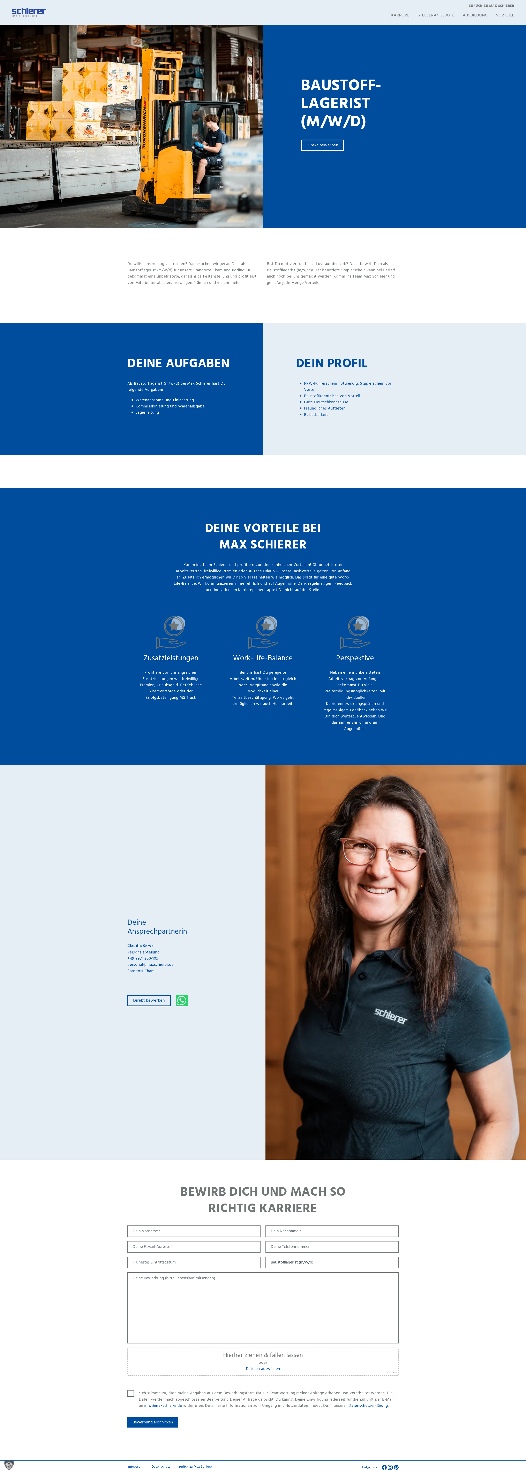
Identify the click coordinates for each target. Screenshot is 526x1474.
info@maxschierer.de (163, 1406)
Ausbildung (475, 15)
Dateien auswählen (263, 1369)
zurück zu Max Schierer (491, 6)
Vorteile (505, 15)
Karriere (400, 15)
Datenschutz (161, 1466)
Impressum (135, 1466)
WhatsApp (182, 1000)
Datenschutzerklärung (368, 1406)
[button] (9, 1465)
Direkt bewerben (322, 145)
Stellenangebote (436, 15)
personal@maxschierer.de (150, 965)
